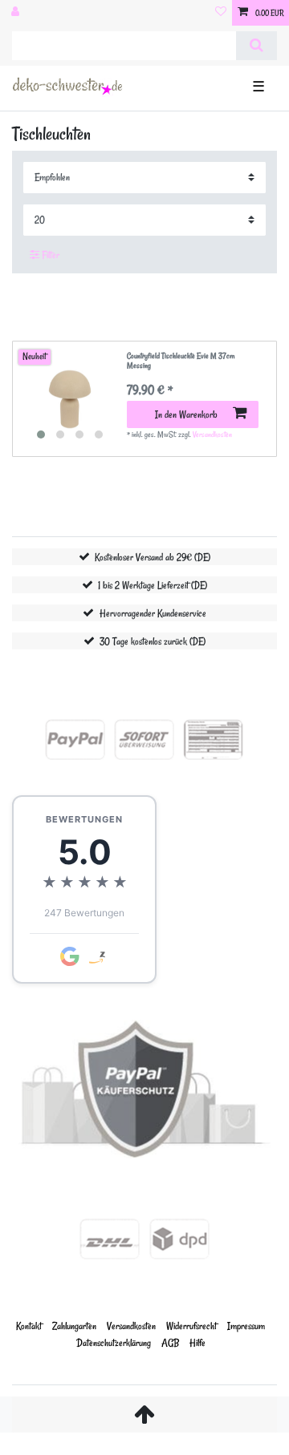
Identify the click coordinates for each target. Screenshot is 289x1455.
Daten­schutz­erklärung (113, 1342)
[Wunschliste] (221, 13)
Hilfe (197, 1342)
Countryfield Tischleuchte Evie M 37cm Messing (180, 361)
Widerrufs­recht (191, 1325)
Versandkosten (212, 434)
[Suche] (256, 45)
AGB (170, 1342)
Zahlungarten (74, 1325)
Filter (49, 254)
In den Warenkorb (186, 414)
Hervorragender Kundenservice (153, 613)
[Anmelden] (17, 13)
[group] (70, 399)
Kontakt (29, 1325)
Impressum (246, 1325)
